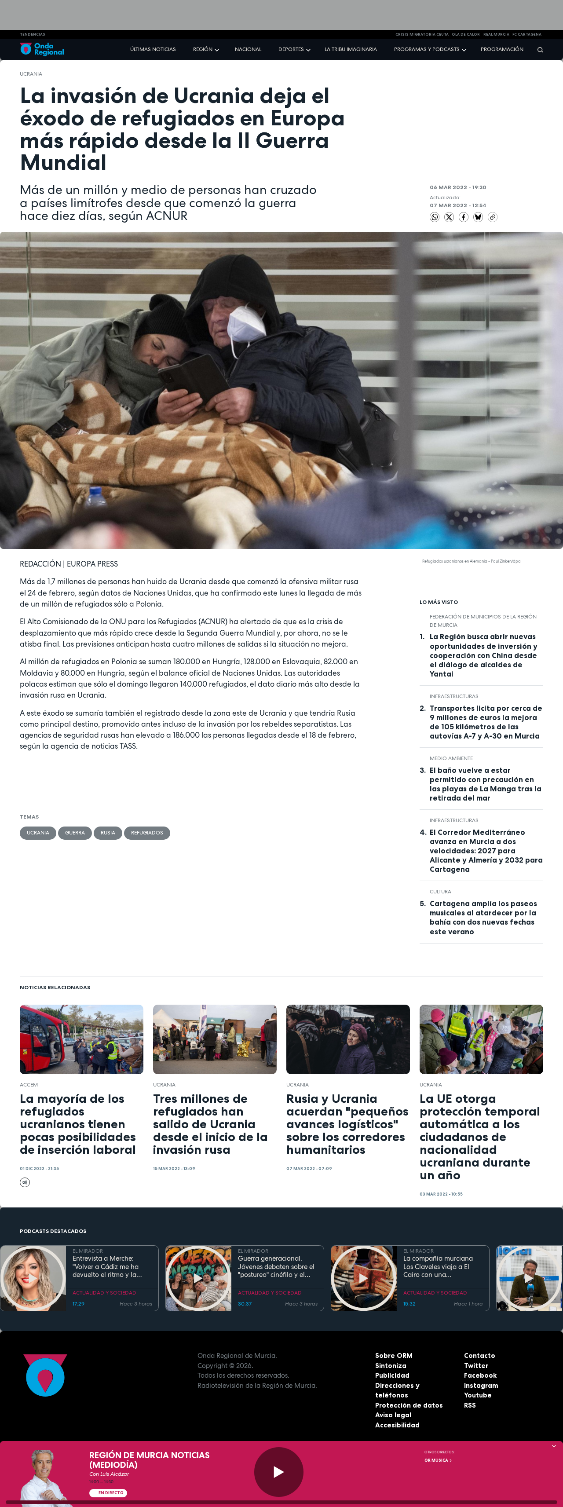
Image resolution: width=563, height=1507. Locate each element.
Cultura (440, 891)
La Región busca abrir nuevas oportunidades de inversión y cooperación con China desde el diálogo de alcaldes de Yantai (483, 655)
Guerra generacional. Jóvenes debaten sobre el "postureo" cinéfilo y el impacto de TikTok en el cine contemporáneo (276, 1267)
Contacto (479, 1355)
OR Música (436, 1460)
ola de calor (466, 34)
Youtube (478, 1395)
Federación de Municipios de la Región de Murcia (483, 620)
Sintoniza (390, 1365)
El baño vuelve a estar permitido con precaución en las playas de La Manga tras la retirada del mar (485, 784)
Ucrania (31, 73)
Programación (502, 49)
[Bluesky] (479, 216)
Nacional (248, 49)
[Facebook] (464, 216)
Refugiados (147, 832)
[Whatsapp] (435, 217)
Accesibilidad (397, 1425)
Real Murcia (496, 34)
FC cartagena (526, 34)
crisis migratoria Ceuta (422, 34)
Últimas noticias (153, 49)
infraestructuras (454, 696)
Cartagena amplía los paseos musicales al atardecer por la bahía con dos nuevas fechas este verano (483, 917)
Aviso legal (393, 1415)
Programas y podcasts (427, 49)
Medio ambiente (451, 758)
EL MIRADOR (88, 1251)
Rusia (108, 832)
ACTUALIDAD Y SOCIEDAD (104, 1292)
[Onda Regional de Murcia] (42, 49)
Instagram (481, 1385)
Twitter (476, 1365)
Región (202, 49)
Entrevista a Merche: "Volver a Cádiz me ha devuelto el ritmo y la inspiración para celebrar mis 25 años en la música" (111, 1267)
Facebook (480, 1375)
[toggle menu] (217, 49)
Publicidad (392, 1375)
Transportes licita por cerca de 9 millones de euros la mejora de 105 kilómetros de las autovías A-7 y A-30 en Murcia (486, 722)
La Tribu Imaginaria (351, 49)
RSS (470, 1405)
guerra (75, 832)
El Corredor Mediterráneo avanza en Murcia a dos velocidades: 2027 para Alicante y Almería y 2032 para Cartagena (486, 851)
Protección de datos (409, 1405)
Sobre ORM (394, 1355)
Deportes (291, 49)
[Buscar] (537, 49)
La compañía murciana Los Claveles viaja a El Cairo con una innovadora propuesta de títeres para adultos (441, 1267)
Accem (29, 1084)
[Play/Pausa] (279, 1472)
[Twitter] (450, 216)
